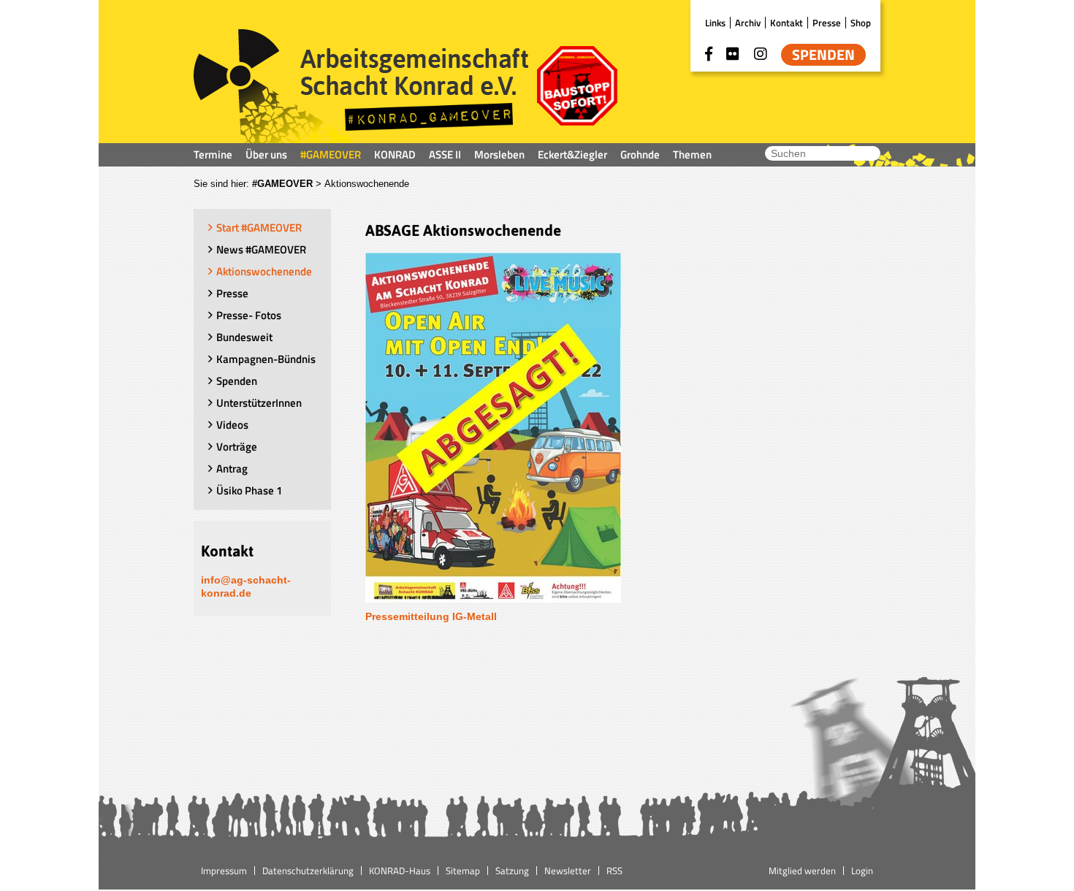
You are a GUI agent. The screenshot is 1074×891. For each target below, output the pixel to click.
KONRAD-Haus (399, 870)
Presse (826, 22)
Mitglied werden (802, 870)
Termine (213, 154)
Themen (692, 154)
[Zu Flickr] (732, 54)
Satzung (512, 870)
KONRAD (395, 154)
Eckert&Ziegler (572, 154)
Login (862, 870)
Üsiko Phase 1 (249, 490)
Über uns (266, 154)
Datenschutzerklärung (308, 870)
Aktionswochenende (264, 271)
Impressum (224, 870)
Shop (860, 22)
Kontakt (786, 22)
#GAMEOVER (330, 154)
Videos (232, 424)
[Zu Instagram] (760, 54)
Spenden (823, 55)
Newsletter (567, 870)
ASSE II (445, 154)
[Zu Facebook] (708, 54)
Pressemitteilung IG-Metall (431, 616)
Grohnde (640, 154)
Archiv (748, 22)
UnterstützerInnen (259, 402)
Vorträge (236, 446)
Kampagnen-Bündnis (266, 359)
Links (715, 22)
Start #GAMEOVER (259, 227)
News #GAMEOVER (261, 249)
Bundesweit (244, 337)
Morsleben (499, 154)
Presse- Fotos (248, 315)
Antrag (232, 468)
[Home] (361, 86)
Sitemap (463, 870)
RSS (614, 870)
